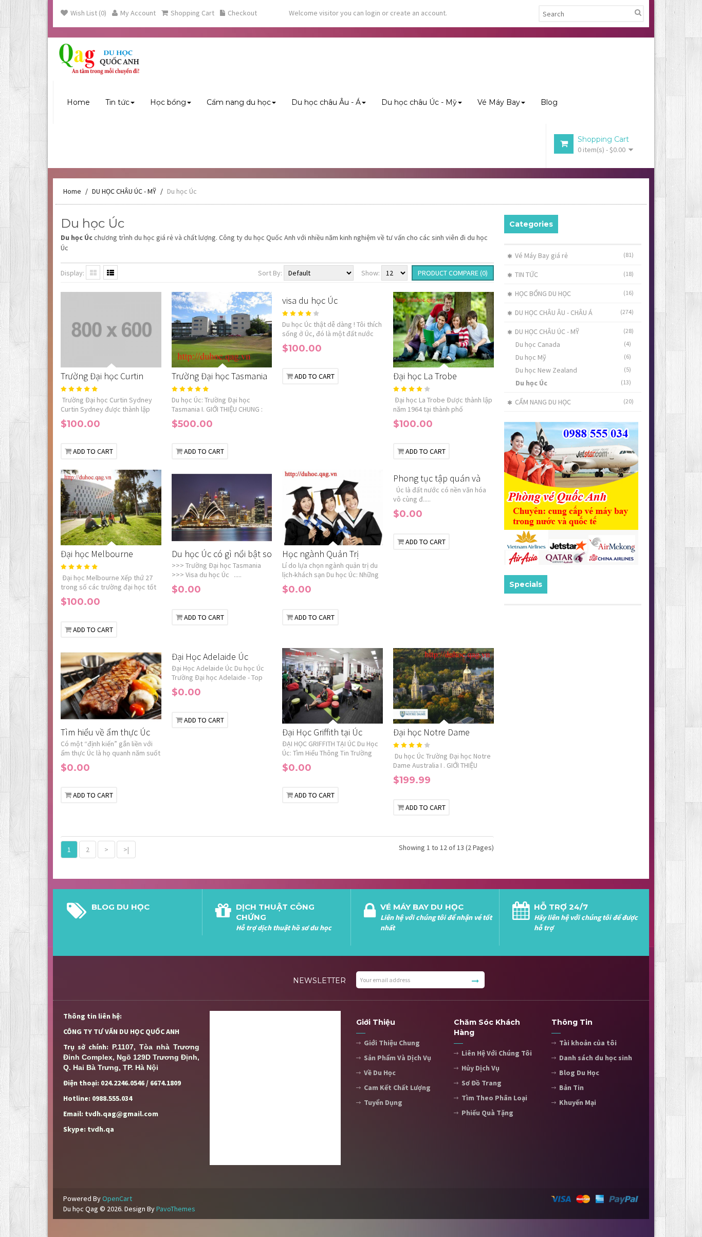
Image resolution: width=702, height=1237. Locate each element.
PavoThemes (175, 1208)
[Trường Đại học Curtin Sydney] (157, 356)
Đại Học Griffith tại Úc (322, 732)
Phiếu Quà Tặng (487, 1112)
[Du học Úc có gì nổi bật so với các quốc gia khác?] (268, 535)
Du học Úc (182, 191)
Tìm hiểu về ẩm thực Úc (105, 732)
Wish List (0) (88, 12)
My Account (138, 12)
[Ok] (475, 981)
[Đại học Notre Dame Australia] (490, 713)
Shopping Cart (192, 12)
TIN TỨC (526, 274)
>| (126, 849)
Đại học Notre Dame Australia (431, 732)
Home (72, 191)
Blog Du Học (579, 1072)
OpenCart (117, 1198)
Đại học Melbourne (97, 554)
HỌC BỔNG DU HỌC (543, 293)
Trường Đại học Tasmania (219, 376)
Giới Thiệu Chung (392, 1042)
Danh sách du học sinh (595, 1057)
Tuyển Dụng (383, 1102)
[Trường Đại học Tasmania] (268, 356)
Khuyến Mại (577, 1102)
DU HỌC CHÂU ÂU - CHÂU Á (554, 312)
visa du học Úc (310, 300)
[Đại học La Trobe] (490, 356)
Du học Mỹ (573, 357)
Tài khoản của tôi (588, 1042)
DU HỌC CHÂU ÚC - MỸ (124, 191)
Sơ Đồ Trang (481, 1082)
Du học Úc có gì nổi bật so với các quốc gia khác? (222, 554)
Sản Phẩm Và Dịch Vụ (397, 1057)
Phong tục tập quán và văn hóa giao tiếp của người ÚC (437, 478)
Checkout (242, 12)
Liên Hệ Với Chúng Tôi (496, 1053)
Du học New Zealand (573, 370)
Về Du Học (380, 1072)
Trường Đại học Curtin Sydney (102, 376)
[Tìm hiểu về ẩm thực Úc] (157, 713)
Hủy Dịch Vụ (480, 1068)
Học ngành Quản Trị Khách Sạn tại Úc (320, 554)
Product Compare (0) (453, 273)
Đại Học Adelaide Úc (210, 656)
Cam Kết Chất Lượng (397, 1087)
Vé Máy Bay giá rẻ (541, 255)
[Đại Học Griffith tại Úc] (379, 713)
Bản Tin (571, 1087)
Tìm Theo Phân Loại (494, 1097)
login (372, 12)
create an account (418, 12)
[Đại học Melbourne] (157, 535)
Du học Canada (573, 344)
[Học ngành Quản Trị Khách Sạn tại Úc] (379, 535)
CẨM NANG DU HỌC (543, 402)
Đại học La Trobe (425, 376)
